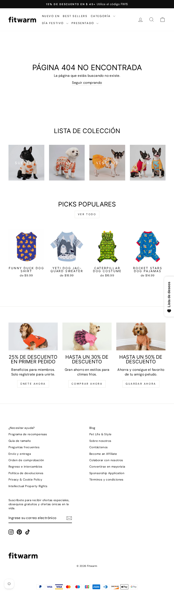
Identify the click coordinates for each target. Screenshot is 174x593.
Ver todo (87, 214)
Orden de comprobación (26, 460)
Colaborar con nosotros (106, 460)
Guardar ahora (141, 383)
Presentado (83, 23)
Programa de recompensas (27, 434)
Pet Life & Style (100, 434)
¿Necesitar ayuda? (21, 428)
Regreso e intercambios (25, 466)
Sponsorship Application (106, 473)
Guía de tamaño (19, 441)
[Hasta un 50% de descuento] (141, 336)
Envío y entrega (19, 454)
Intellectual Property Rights (27, 486)
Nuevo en (51, 16)
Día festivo (53, 23)
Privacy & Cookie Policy (25, 479)
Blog (92, 428)
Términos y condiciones (106, 479)
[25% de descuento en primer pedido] (33, 336)
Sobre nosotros (100, 441)
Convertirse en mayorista (107, 466)
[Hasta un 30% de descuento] (87, 336)
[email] (69, 518)
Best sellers (75, 16)
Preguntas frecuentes (23, 447)
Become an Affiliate (103, 454)
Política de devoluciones (26, 473)
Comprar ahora (87, 383)
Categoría (101, 16)
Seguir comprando (87, 82)
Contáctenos (98, 447)
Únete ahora (33, 383)
